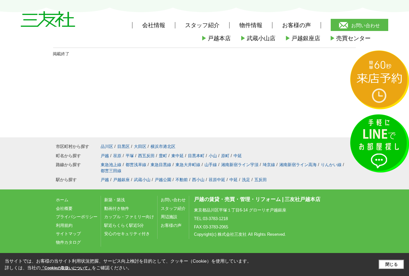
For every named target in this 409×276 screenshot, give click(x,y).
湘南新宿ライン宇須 (240, 164)
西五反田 (146, 155)
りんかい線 (331, 164)
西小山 (198, 179)
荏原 (117, 155)
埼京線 (269, 164)
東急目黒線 (160, 164)
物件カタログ (68, 242)
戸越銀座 (121, 179)
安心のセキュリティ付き (127, 233)
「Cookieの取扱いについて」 (66, 268)
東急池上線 (111, 164)
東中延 (177, 155)
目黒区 (123, 146)
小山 (213, 155)
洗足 (246, 179)
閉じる (391, 264)
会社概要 (64, 208)
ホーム (62, 199)
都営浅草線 (136, 164)
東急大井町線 (187, 164)
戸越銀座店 (302, 38)
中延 (238, 155)
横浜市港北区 (162, 146)
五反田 (260, 179)
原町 (225, 155)
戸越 (105, 155)
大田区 (140, 146)
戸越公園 (163, 179)
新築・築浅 (114, 199)
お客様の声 (296, 25)
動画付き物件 (116, 208)
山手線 (210, 164)
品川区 (107, 146)
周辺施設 (169, 216)
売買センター (350, 38)
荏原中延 (217, 179)
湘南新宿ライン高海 (298, 164)
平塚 (130, 155)
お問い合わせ (365, 25)
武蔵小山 (142, 179)
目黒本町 (196, 155)
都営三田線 (111, 170)
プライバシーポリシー (76, 216)
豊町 (163, 155)
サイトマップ (68, 233)
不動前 (181, 179)
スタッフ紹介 (173, 208)
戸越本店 (216, 38)
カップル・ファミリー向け (129, 216)
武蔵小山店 (257, 38)
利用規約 (64, 225)
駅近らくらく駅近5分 (124, 225)
